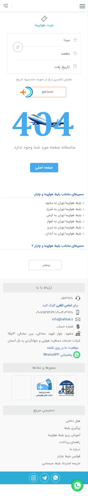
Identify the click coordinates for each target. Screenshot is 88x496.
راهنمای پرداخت (69, 442)
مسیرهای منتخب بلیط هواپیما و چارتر (59, 194)
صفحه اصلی (44, 167)
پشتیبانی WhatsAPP (57, 354)
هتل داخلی (73, 420)
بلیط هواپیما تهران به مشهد (63, 203)
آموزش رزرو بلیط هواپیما (64, 435)
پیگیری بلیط (72, 428)
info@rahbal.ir (62, 319)
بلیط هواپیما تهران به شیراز (63, 209)
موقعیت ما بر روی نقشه (62, 347)
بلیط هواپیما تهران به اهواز (64, 221)
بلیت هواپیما (44, 25)
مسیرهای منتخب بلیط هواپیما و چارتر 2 (58, 245)
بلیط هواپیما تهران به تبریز (64, 227)
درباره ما (75, 449)
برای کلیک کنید (60, 305)
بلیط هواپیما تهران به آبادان (63, 233)
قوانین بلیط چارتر (68, 456)
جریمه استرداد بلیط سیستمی (61, 463)
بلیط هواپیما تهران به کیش (63, 215)
